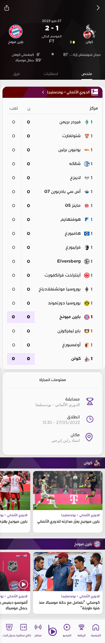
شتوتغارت (71, 136)
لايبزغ (75, 177)
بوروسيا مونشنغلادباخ (60, 289)
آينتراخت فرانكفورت (63, 275)
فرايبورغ (73, 247)
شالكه (75, 164)
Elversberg (69, 261)
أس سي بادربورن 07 (62, 191)
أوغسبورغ (71, 345)
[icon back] (98, 7)
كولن (76, 358)
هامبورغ (73, 233)
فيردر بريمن (70, 122)
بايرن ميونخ (70, 317)
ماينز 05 (73, 205)
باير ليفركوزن (69, 331)
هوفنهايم (70, 219)
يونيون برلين (69, 150)
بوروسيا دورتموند (64, 303)
